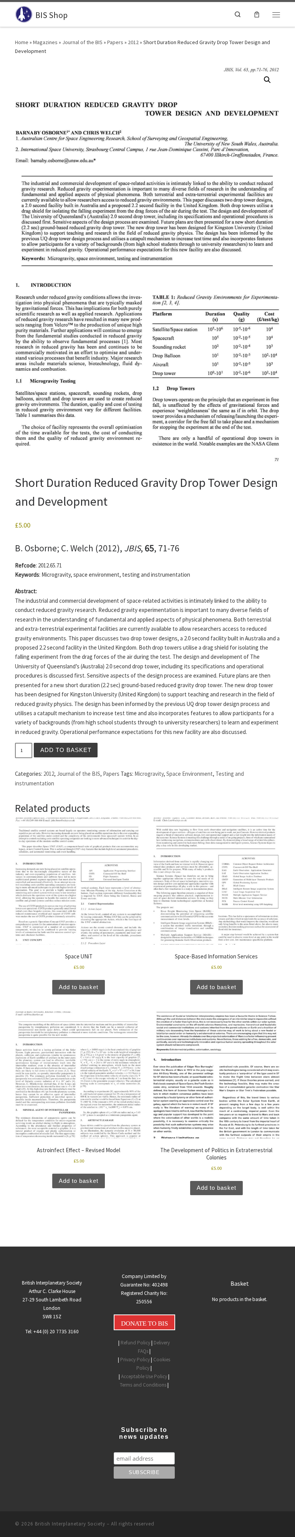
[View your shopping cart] (257, 14)
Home (21, 42)
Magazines (45, 42)
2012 (133, 42)
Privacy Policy (135, 1359)
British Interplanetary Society (70, 1524)
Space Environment (189, 773)
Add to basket (65, 750)
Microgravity (149, 773)
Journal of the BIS (82, 42)
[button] (267, 80)
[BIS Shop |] (24, 13)
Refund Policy (135, 1342)
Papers (115, 42)
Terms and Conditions (143, 1385)
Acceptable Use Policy (144, 1376)
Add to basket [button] (78, 987)
